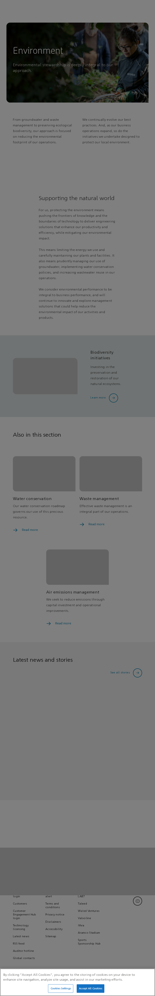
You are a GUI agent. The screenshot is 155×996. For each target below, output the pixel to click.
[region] (77, 982)
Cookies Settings (61, 988)
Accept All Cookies (90, 988)
